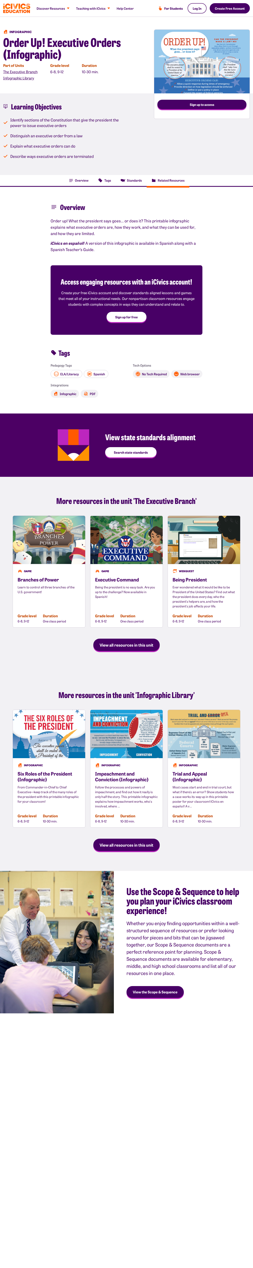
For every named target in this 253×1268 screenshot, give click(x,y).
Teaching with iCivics (91, 8)
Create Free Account (230, 8)
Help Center (125, 8)
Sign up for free (126, 317)
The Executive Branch (20, 71)
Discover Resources (51, 8)
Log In (197, 8)
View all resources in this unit (126, 645)
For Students (173, 8)
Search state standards (131, 452)
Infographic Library (18, 78)
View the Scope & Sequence (155, 991)
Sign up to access (202, 104)
